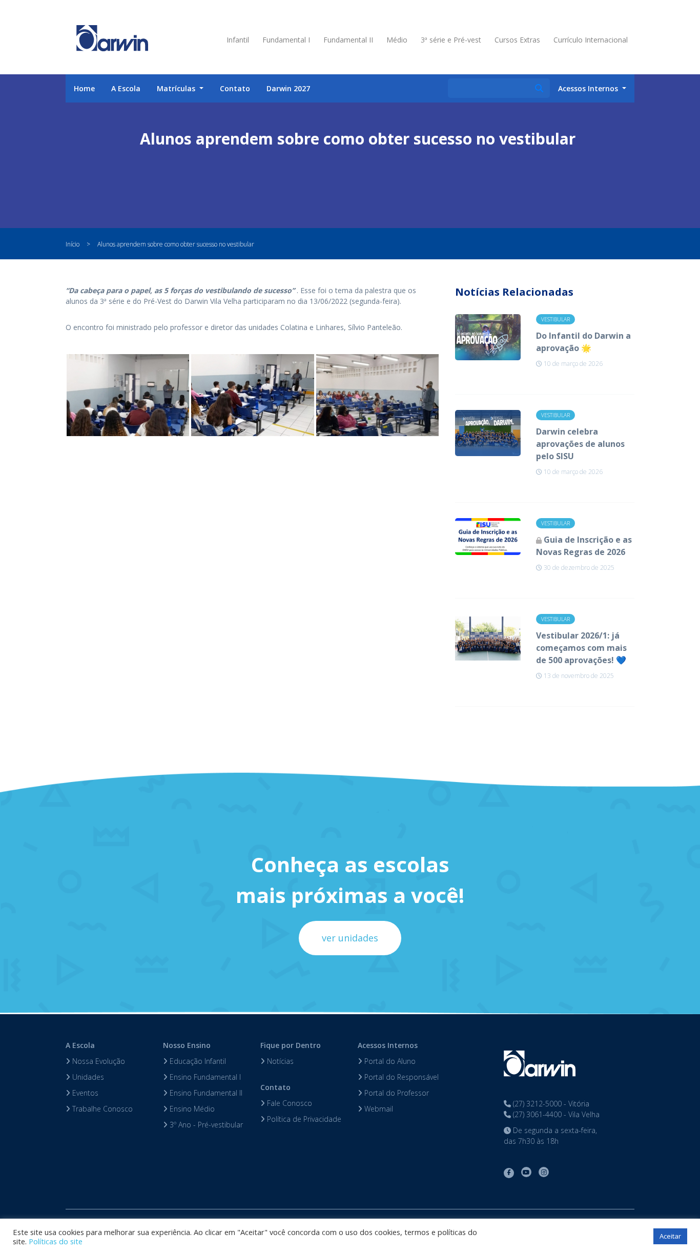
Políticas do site (56, 1241)
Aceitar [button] (670, 1236)
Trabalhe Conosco (101, 1109)
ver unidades (350, 938)
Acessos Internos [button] (589, 88)
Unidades (87, 1077)
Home (84, 88)
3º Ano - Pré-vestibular (205, 1124)
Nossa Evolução (97, 1061)
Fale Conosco (288, 1103)
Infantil (238, 40)
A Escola (125, 88)
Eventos (84, 1093)
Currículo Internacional (590, 40)
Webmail (377, 1109)
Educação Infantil (197, 1061)
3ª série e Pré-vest (451, 40)
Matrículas (177, 88)
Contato (235, 88)
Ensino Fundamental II (205, 1093)
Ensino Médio (191, 1109)
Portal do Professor (395, 1093)
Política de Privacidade (303, 1119)
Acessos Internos (388, 1045)
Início (72, 244)
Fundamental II (348, 40)
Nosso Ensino (187, 1045)
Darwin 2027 (288, 88)
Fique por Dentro (290, 1045)
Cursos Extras (517, 40)
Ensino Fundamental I (204, 1077)
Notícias (279, 1061)
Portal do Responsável (400, 1077)
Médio (396, 40)
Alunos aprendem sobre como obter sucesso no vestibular (175, 244)
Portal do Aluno (389, 1061)
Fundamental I (286, 40)
